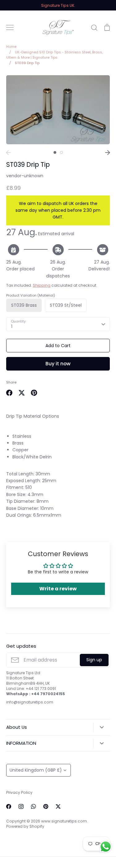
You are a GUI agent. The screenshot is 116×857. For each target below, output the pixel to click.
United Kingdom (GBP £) (36, 770)
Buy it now (58, 363)
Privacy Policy (19, 792)
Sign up (94, 660)
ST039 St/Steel (66, 305)
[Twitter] (58, 806)
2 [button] (61, 152)
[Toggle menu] (10, 27)
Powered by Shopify (25, 826)
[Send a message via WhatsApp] (105, 846)
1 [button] (55, 152)
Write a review (58, 588)
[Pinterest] (46, 806)
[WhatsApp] (33, 806)
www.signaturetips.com (64, 821)
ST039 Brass (24, 305)
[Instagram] (21, 806)
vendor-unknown (24, 176)
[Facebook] (8, 806)
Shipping (41, 285)
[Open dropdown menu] (101, 727)
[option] (58, 109)
